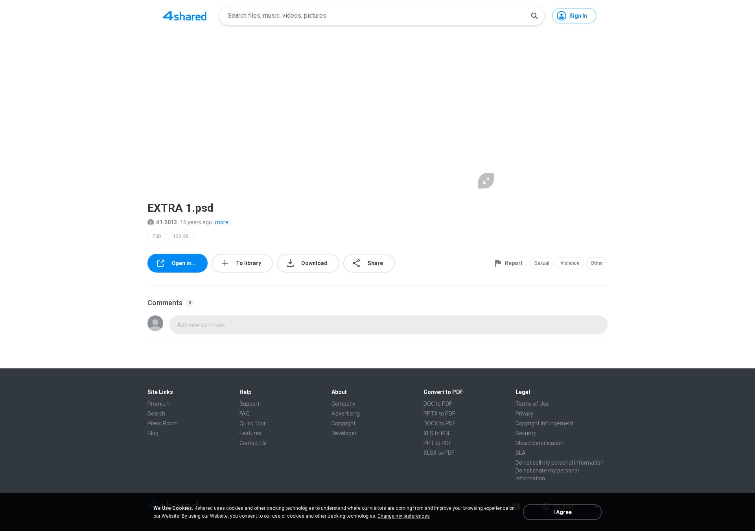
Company (343, 404)
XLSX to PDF (439, 453)
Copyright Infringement (544, 423)
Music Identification (539, 443)
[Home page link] (184, 15)
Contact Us (253, 443)
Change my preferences (404, 516)
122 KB (180, 236)
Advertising (345, 413)
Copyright (343, 423)
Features (250, 433)
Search (156, 413)
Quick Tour (252, 423)
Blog (152, 433)
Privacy (525, 413)
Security (526, 433)
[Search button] (534, 15)
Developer (344, 433)
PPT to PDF (437, 443)
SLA (521, 453)
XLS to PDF (437, 433)
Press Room (162, 423)
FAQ (244, 413)
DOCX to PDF (439, 423)
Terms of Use (532, 404)
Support (249, 404)
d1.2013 (166, 222)
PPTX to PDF (439, 413)
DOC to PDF (438, 404)
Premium (159, 404)
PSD (157, 236)
